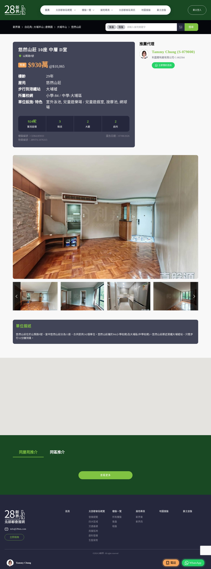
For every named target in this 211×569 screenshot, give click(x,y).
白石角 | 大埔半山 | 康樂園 (39, 27)
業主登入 (197, 10)
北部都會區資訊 (127, 10)
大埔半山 (62, 27)
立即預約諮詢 (165, 65)
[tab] (111, 27)
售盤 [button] (111, 27)
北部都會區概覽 (64, 10)
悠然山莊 (76, 27)
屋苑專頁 (105, 10)
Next (194, 296)
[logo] (15, 10)
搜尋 (191, 27)
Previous (17, 296)
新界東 (16, 27)
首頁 (47, 10)
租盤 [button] (121, 27)
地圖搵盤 (146, 10)
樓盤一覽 (86, 10)
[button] (181, 27)
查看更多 (105, 475)
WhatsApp (195, 562)
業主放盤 (161, 10)
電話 (173, 562)
